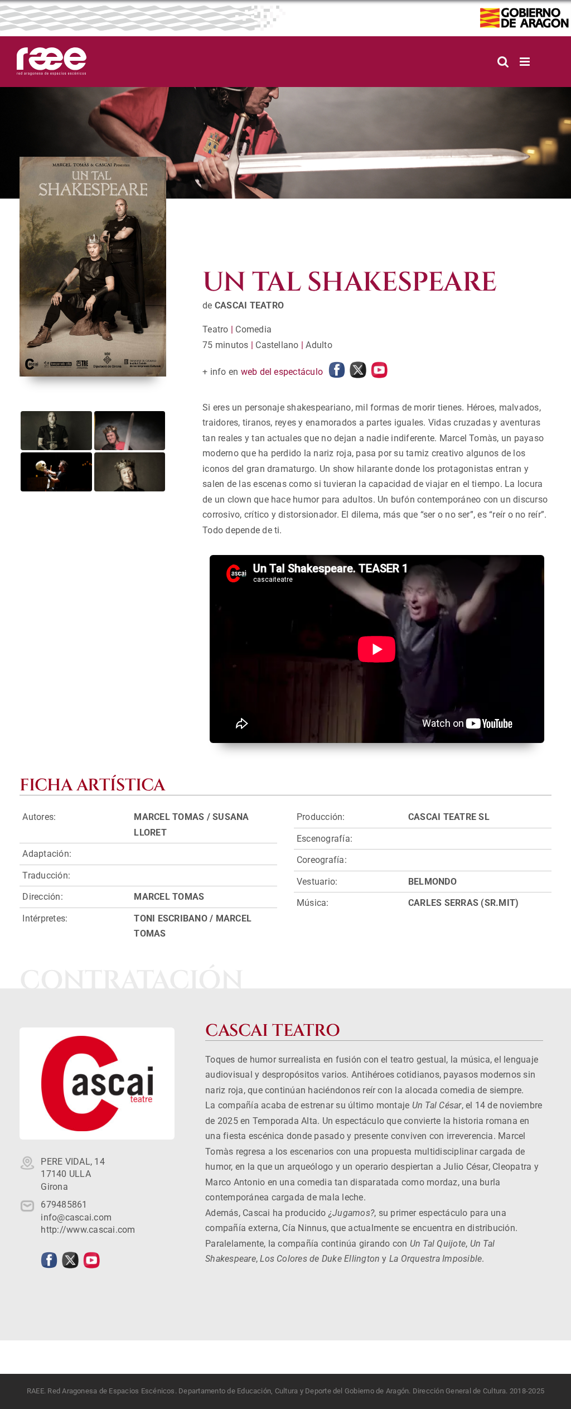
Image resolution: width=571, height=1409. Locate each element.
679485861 (64, 1204)
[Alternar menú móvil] (525, 61)
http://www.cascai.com (88, 1229)
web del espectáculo (282, 371)
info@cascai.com (76, 1217)
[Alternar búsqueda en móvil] (503, 61)
